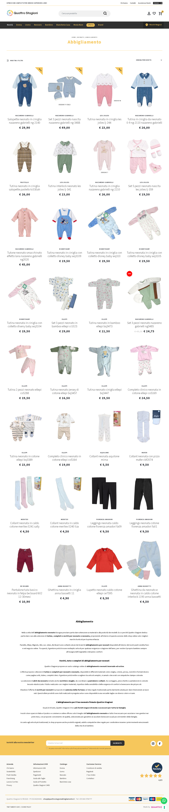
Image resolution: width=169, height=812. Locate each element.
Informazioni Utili (39, 768)
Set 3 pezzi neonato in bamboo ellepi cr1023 (64, 324)
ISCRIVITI (117, 743)
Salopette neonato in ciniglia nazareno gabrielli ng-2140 (25, 121)
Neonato (63, 775)
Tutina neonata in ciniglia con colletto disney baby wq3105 (144, 254)
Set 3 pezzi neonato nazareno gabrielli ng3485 (144, 324)
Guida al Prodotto (39, 782)
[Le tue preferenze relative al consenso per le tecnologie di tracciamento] (164, 807)
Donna (62, 768)
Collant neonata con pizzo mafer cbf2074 (144, 458)
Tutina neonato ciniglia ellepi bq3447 (104, 391)
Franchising (11, 778)
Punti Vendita (11, 775)
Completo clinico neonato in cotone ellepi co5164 (64, 458)
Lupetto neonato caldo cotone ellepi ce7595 (104, 591)
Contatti (133, 3)
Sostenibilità (11, 771)
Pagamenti (37, 775)
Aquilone (104, 453)
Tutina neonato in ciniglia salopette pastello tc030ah (24, 188)
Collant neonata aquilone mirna (104, 458)
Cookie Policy (26, 807)
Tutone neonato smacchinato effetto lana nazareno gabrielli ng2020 (24, 256)
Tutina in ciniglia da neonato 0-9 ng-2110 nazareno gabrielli (144, 121)
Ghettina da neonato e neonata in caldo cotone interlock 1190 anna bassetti (144, 593)
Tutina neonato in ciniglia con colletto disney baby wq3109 (64, 254)
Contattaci (90, 778)
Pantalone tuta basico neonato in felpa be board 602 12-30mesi (24, 593)
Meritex (24, 519)
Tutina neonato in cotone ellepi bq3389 (24, 458)
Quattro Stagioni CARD (41, 785)
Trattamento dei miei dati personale (99, 748)
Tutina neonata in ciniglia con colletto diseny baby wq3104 (24, 324)
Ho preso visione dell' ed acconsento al (79, 748)
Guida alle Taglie (39, 778)
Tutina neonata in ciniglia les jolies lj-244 (104, 121)
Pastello (24, 182)
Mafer (144, 453)
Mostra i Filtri (16, 61)
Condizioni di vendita (94, 768)
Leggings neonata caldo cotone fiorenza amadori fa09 (104, 525)
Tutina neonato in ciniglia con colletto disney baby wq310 (104, 254)
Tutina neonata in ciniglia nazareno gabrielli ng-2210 (104, 188)
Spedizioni (37, 771)
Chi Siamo (124, 3)
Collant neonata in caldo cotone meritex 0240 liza (64, 525)
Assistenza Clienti (144, 3)
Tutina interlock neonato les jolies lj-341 (64, 188)
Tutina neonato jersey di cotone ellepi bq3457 (64, 391)
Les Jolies (104, 116)
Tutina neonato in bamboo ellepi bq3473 (104, 324)
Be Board (24, 586)
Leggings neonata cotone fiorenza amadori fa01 (144, 525)
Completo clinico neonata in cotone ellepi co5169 (144, 391)
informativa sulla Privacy (69, 748)
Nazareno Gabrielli (24, 116)
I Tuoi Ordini (90, 775)
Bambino (63, 778)
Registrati (89, 771)
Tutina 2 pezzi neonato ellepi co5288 (25, 391)
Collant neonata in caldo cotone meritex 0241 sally (24, 525)
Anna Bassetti (64, 586)
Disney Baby (64, 249)
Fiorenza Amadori (104, 519)
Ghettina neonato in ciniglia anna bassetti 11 (64, 591)
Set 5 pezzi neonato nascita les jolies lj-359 (144, 188)
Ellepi (64, 319)
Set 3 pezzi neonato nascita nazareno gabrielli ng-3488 (64, 121)
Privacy (9, 785)
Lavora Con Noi (12, 782)
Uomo (62, 771)
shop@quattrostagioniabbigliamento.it (58, 799)
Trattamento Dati (13, 807)
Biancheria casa (65, 782)
